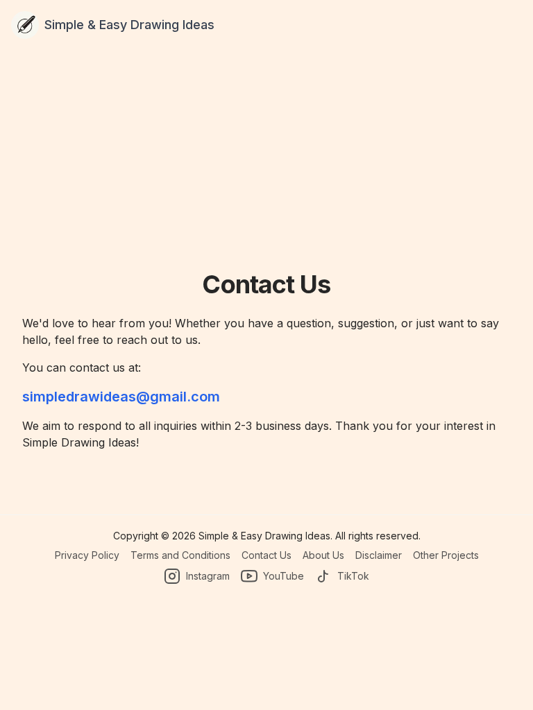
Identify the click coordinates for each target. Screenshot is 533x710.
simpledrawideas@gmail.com (121, 396)
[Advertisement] (266, 166)
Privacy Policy (87, 555)
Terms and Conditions (180, 555)
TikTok (353, 576)
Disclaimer (378, 555)
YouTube (283, 576)
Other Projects (446, 555)
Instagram (208, 576)
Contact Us (266, 555)
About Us (323, 555)
